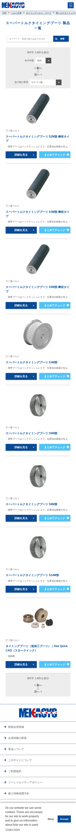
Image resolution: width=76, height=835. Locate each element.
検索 (62, 38)
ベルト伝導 (16, 13)
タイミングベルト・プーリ (38, 13)
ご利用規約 (14, 771)
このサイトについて (20, 760)
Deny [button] (51, 819)
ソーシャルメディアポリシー (25, 782)
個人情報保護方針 (18, 793)
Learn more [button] (13, 829)
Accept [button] (64, 819)
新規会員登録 (16, 726)
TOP (4, 13)
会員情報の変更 (17, 737)
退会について (16, 749)
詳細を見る (21, 154)
